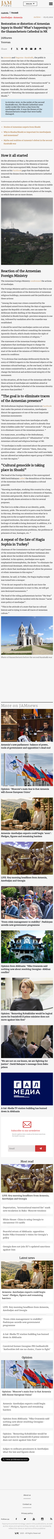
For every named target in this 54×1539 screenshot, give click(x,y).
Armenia (7, 57)
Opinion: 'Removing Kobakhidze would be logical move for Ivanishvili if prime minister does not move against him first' (26, 1016)
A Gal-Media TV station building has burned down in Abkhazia (24, 1110)
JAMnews (6, 37)
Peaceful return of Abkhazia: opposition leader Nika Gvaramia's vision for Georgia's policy (25, 1234)
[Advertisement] (27, 680)
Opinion (27, 1357)
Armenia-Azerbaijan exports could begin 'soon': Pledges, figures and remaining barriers (26, 835)
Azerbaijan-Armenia (11, 17)
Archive (38, 17)
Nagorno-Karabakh (24, 57)
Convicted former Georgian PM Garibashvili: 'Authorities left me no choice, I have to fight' (27, 1348)
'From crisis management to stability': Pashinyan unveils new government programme (27, 923)
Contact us (27, 1504)
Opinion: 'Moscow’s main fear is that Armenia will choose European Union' (25, 790)
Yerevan (5, 42)
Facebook (17, 170)
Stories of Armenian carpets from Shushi (22, 127)
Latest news (27, 1258)
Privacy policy (27, 1513)
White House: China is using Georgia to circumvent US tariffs (23, 1221)
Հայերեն (5, 13)
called (22, 478)
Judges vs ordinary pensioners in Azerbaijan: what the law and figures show (26, 1450)
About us (27, 1495)
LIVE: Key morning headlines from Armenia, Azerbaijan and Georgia (24, 879)
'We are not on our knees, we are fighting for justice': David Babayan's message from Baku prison (24, 1064)
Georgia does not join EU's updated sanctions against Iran (26, 1248)
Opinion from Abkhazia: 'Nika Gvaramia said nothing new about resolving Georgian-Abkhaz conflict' (25, 969)
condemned (35, 281)
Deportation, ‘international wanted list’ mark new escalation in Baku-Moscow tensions (26, 1209)
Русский (14, 13)
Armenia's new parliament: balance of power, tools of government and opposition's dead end (25, 746)
